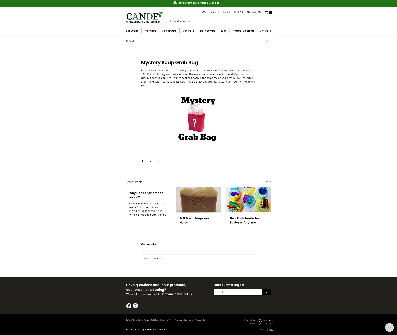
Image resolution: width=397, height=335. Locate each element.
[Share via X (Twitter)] (150, 160)
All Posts (130, 41)
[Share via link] (157, 160)
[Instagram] (135, 305)
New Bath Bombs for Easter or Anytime (244, 220)
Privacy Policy (200, 320)
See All (267, 181)
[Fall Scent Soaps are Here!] (198, 199)
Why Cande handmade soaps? (146, 195)
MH (271, 329)
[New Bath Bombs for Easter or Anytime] (248, 199)
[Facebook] (128, 305)
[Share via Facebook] (142, 160)
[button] (269, 12)
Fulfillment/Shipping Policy (162, 320)
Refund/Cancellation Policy (137, 320)
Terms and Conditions (184, 320)
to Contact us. (182, 294)
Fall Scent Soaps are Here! (194, 220)
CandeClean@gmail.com (258, 320)
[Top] (389, 327)
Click (163, 294)
